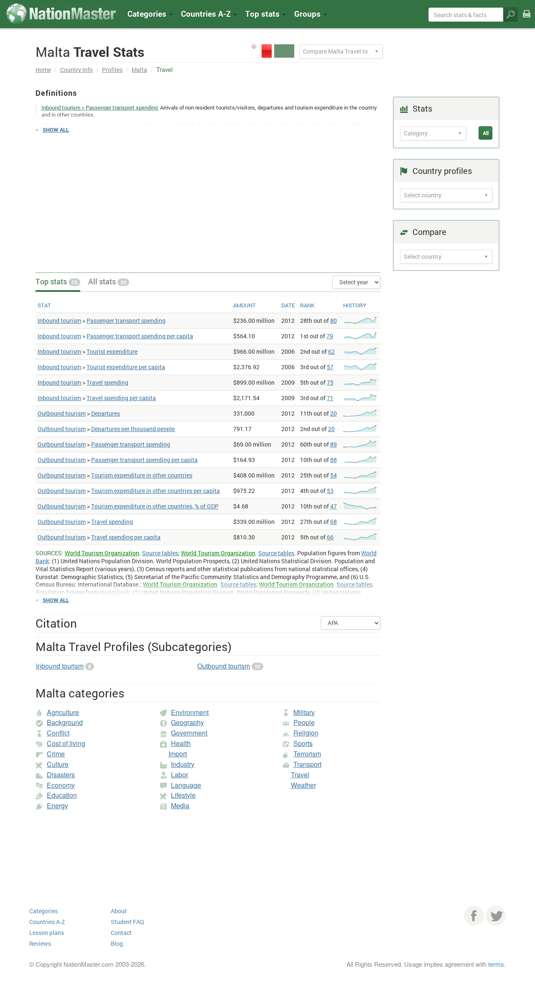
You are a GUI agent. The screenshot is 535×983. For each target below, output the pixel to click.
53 (330, 491)
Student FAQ (127, 922)
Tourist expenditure (112, 351)
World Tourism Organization (102, 553)
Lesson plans (46, 933)
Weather (303, 785)
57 (330, 367)
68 (333, 522)
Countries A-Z (47, 922)
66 (330, 537)
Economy (61, 785)
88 (333, 460)
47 (333, 506)
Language (186, 785)
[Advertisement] (208, 199)
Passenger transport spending (126, 320)
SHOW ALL (56, 129)
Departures (105, 413)
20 (333, 413)
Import (177, 753)
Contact (121, 933)
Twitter (496, 916)
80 (333, 320)
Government (189, 733)
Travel (300, 774)
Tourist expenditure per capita (126, 367)
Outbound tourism (62, 413)
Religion (305, 733)
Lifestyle (183, 795)
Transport (307, 764)
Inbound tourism (59, 320)
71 (330, 398)
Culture (58, 764)
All (486, 133)
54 (333, 475)
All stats (107, 281)
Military (304, 712)
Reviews (40, 943)
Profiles (112, 70)
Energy (57, 805)
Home (43, 70)
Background (65, 722)
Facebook (474, 916)
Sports (303, 743)
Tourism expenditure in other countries (141, 475)
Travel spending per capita (121, 398)
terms (496, 964)
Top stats (56, 281)
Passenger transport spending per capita (140, 336)
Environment (190, 712)
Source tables (160, 553)
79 (329, 336)
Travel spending (107, 382)
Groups (308, 13)
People (304, 722)
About (119, 911)
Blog (117, 943)
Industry (182, 764)
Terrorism (307, 753)
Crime (56, 753)
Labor (179, 774)
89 (333, 444)
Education (62, 795)
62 (331, 351)
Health (181, 743)
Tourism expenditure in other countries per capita (155, 491)
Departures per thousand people (133, 429)
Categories (147, 13)
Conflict (58, 733)
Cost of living (66, 743)
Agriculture (63, 712)
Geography (187, 722)
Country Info (76, 70)
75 (330, 382)
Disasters (61, 774)
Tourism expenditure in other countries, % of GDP (155, 506)
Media (180, 805)
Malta (139, 70)
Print (526, 19)
